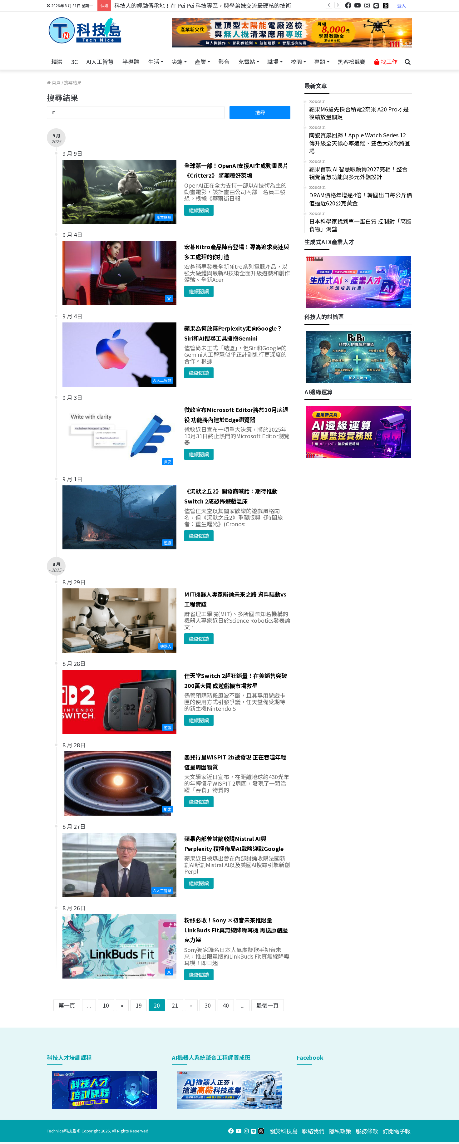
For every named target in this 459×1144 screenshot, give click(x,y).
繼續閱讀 (199, 210)
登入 (401, 5)
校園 (296, 61)
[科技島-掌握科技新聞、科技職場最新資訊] (85, 30)
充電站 (246, 61)
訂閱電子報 (397, 1131)
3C (74, 61)
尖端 (177, 61)
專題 (319, 61)
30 (208, 1005)
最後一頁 (267, 1005)
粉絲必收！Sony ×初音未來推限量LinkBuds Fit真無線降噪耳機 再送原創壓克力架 (236, 930)
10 (106, 1005)
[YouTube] (357, 5)
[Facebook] (348, 5)
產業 (200, 61)
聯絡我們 (313, 1131)
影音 (224, 61)
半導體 (130, 61)
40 (226, 1005)
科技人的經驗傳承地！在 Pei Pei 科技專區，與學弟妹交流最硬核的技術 (202, 5)
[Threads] (385, 5)
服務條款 (367, 1131)
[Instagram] (367, 5)
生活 (153, 61)
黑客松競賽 (352, 61)
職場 (273, 61)
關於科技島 (283, 1131)
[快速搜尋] (407, 62)
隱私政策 (340, 1131)
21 (175, 1005)
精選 (56, 61)
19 (139, 1005)
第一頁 (66, 1005)
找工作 (388, 61)
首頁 (56, 82)
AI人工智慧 (100, 61)
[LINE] (376, 5)
